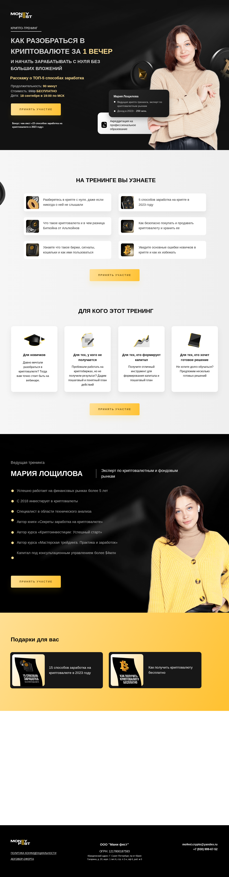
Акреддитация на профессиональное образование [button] (123, 125)
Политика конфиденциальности (33, 853)
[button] (104, 124)
